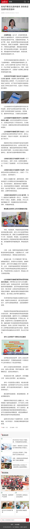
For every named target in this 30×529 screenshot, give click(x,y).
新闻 (10, 2)
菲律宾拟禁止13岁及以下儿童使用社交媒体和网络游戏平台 (20, 466)
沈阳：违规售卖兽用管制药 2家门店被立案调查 (20, 459)
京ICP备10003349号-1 (7, 527)
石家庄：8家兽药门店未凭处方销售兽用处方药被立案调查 (20, 447)
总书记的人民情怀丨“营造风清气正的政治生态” (20, 453)
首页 (12, 524)
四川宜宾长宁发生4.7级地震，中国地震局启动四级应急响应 (20, 441)
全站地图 (17, 524)
